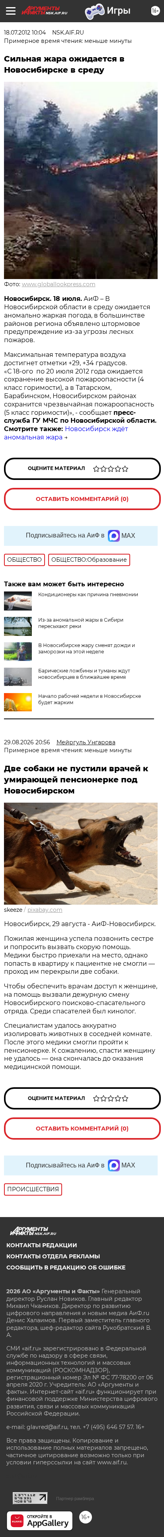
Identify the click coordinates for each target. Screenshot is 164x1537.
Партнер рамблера (75, 1498)
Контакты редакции (41, 1245)
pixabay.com (44, 909)
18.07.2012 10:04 (25, 32)
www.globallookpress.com (59, 284)
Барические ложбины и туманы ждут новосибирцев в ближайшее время (84, 674)
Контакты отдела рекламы (53, 1256)
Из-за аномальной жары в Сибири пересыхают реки (80, 623)
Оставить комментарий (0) (82, 499)
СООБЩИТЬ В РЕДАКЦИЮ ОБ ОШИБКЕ (65, 1267)
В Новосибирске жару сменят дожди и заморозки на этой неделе (86, 648)
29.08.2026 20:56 (27, 742)
